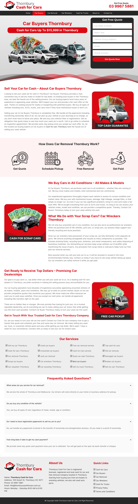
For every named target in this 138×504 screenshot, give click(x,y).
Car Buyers (39, 13)
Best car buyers (79, 361)
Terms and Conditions (105, 491)
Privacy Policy (102, 488)
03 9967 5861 (121, 6)
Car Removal (52, 13)
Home (28, 13)
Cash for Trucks (82, 13)
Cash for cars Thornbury (56, 127)
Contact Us (108, 13)
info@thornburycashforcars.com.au (25, 485)
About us (96, 13)
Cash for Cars (102, 470)
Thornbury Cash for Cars (68, 501)
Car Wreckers (67, 13)
